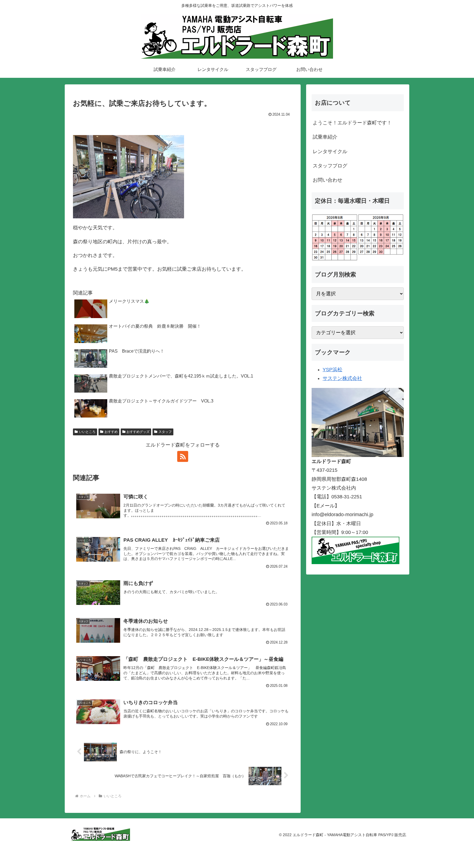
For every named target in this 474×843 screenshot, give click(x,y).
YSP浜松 (332, 369)
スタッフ (165, 432)
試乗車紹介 (325, 137)
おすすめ (111, 432)
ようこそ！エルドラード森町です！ (352, 122)
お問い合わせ (327, 180)
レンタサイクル (330, 151)
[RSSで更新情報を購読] (182, 456)
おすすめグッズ (137, 432)
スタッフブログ (330, 165)
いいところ (87, 432)
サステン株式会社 (342, 378)
